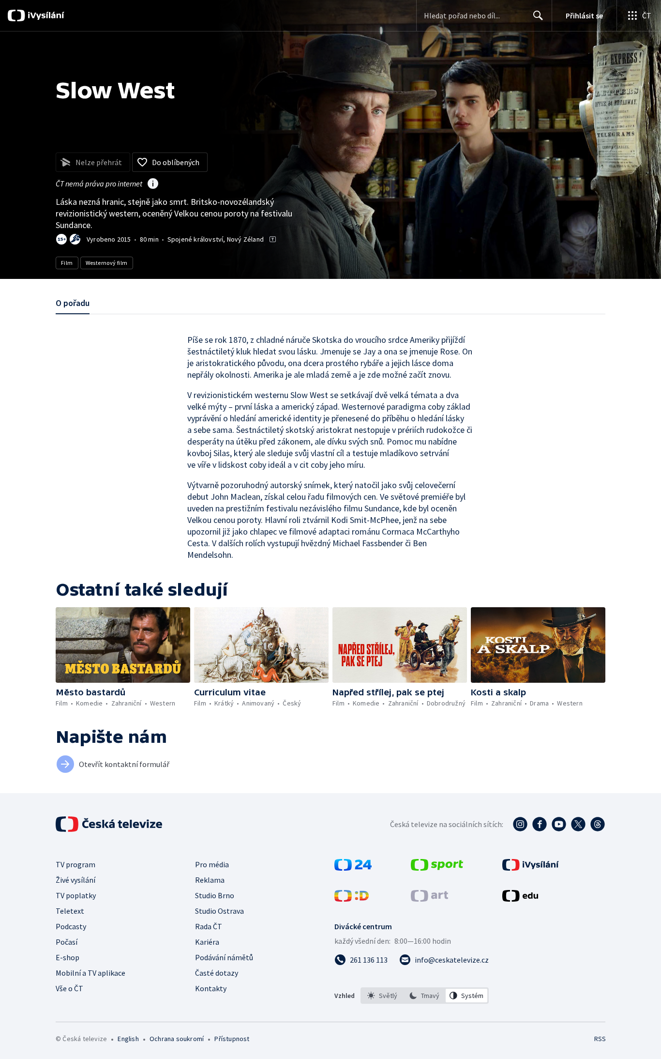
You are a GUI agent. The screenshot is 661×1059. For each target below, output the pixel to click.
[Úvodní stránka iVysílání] (45, 15)
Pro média (212, 864)
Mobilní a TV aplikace (90, 973)
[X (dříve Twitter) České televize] (578, 824)
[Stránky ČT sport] (437, 868)
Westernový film (107, 262)
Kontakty (210, 988)
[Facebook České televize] (539, 824)
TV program (75, 864)
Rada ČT (208, 926)
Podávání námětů (224, 957)
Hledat (538, 15)
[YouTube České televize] (559, 824)
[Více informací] (153, 184)
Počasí (66, 942)
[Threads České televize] (597, 824)
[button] (123, 645)
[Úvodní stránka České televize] (110, 824)
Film (67, 262)
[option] (382, 995)
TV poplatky (76, 895)
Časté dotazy (216, 973)
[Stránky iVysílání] (530, 868)
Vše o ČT (69, 988)
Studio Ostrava (219, 911)
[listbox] (425, 995)
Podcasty (71, 926)
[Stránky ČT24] (353, 868)
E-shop (67, 957)
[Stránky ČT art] (429, 899)
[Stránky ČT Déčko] (351, 899)
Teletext (70, 911)
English (128, 1038)
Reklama (210, 880)
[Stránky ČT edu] (520, 899)
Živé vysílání (75, 880)
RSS (600, 1038)
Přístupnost (231, 1038)
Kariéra (207, 942)
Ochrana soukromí (177, 1038)
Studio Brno (214, 895)
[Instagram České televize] (520, 824)
